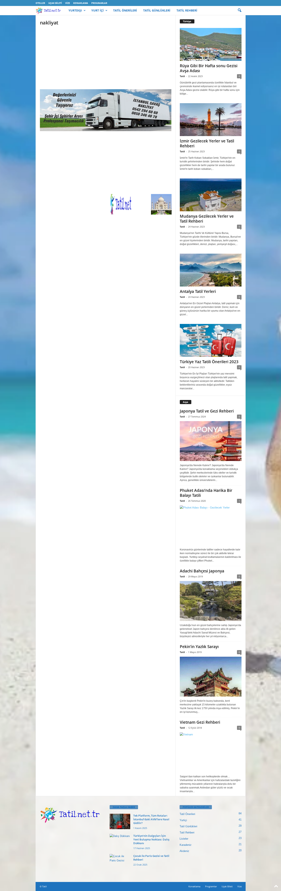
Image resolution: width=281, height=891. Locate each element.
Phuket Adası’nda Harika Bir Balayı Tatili (206, 493)
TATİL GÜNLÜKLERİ (156, 10)
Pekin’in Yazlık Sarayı (199, 646)
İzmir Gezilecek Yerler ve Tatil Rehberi (207, 143)
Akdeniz (184, 851)
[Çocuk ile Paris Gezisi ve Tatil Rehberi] (120, 861)
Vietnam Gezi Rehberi (200, 722)
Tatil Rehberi (187, 832)
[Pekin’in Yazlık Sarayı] (211, 677)
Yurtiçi (183, 820)
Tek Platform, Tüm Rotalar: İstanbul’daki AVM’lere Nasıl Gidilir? (151, 819)
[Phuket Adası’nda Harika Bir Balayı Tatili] (211, 525)
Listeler (184, 838)
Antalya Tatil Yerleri (198, 291)
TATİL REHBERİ (186, 10)
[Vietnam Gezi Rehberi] (211, 752)
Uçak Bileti (55, 3)
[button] (239, 10)
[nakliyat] (106, 110)
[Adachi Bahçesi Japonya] (211, 601)
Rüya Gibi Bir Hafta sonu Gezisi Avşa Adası (208, 68)
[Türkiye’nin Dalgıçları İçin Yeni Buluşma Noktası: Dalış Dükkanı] (120, 841)
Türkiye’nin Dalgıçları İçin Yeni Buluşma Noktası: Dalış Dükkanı (151, 839)
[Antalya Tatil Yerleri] (211, 270)
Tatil (182, 76)
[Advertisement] (106, 59)
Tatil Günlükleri (188, 826)
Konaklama (80, 3)
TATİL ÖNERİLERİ (125, 10)
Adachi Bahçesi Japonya (202, 571)
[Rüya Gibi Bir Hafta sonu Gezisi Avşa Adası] (211, 44)
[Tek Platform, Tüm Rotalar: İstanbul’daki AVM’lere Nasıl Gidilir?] (120, 821)
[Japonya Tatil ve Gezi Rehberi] (211, 441)
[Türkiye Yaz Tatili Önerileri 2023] (211, 340)
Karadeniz (186, 844)
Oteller (40, 3)
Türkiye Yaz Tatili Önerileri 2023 (209, 361)
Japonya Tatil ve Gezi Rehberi (207, 411)
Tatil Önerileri (187, 814)
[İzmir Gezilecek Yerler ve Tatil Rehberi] (211, 119)
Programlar (99, 3)
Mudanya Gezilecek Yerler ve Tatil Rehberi (207, 219)
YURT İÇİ (97, 10)
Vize (67, 3)
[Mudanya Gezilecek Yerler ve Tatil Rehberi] (211, 194)
